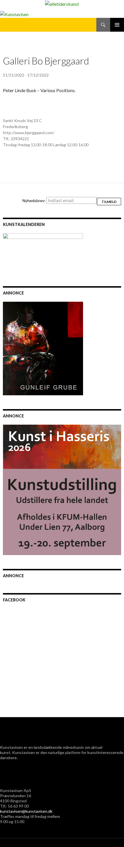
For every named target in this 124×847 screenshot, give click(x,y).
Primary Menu (117, 25)
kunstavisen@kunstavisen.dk (26, 811)
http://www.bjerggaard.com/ (28, 132)
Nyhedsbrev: (34, 200)
